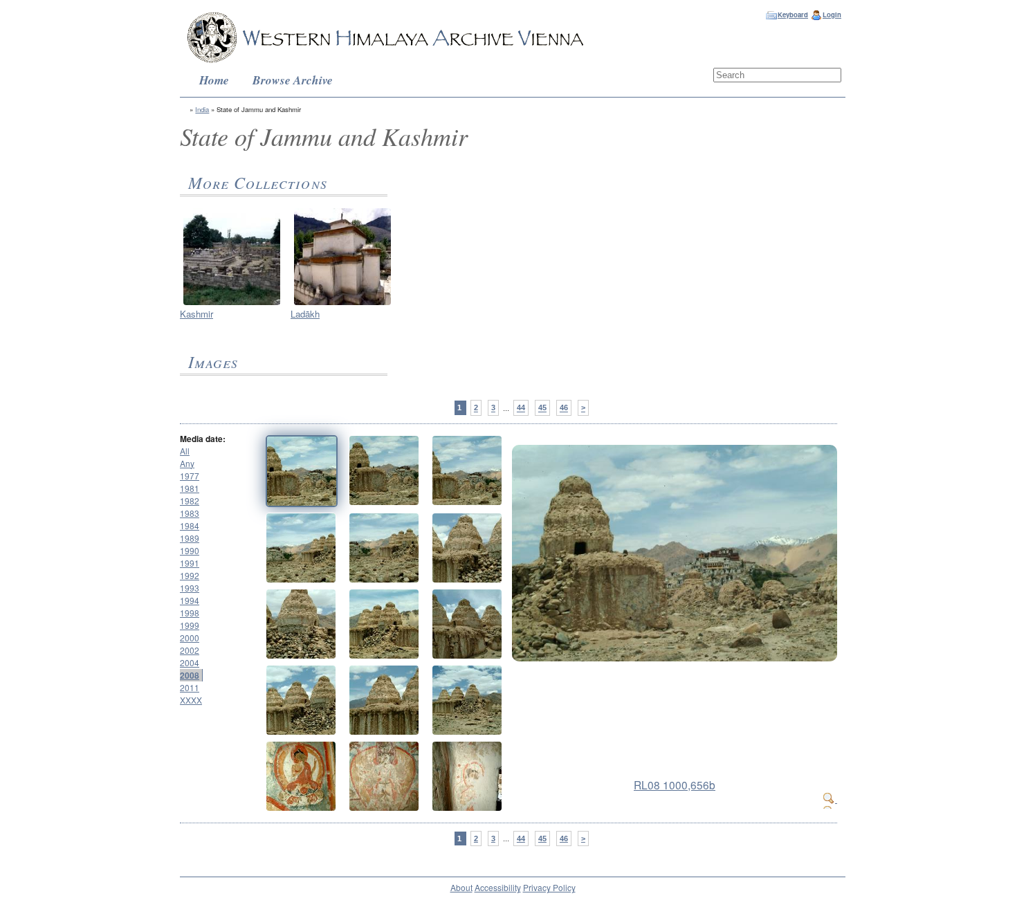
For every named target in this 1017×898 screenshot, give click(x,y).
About (461, 887)
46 (564, 408)
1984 (189, 525)
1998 (189, 612)
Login (832, 14)
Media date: (203, 438)
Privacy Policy (549, 887)
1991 (189, 563)
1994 (189, 600)
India (202, 109)
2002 (189, 650)
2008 (189, 675)
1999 (189, 625)
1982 (189, 500)
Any (187, 463)
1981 (189, 488)
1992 (189, 575)
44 (521, 408)
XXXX (191, 700)
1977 (189, 476)
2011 (189, 687)
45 (542, 408)
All (185, 451)
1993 (189, 588)
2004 (189, 662)
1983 (189, 513)
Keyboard (793, 14)
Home (214, 80)
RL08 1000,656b (674, 784)
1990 (189, 550)
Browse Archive (293, 80)
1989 (189, 538)
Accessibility (498, 887)
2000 (189, 637)
